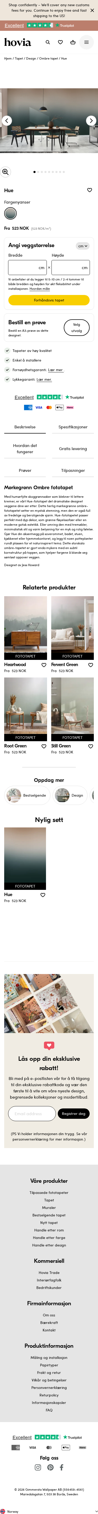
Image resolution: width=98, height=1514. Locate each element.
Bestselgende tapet (49, 1215)
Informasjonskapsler (49, 1402)
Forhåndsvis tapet (49, 300)
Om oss (49, 1315)
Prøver (25, 470)
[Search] (48, 42)
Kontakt (49, 1330)
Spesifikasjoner (73, 426)
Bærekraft (49, 1322)
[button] (60, 42)
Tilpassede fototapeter (49, 1192)
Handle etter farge (49, 1237)
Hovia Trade (49, 1272)
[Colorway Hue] (10, 213)
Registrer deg (73, 1113)
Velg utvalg (76, 327)
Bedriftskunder (49, 1287)
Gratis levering (73, 448)
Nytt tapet (49, 1222)
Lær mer (56, 369)
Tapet (19, 58)
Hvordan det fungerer (25, 448)
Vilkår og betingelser (49, 1380)
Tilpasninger (73, 470)
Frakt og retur (49, 1372)
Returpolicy (49, 1395)
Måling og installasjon (49, 1357)
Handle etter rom (49, 1230)
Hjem (8, 58)
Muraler (49, 1207)
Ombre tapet (48, 58)
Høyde (70, 261)
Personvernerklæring (49, 1387)
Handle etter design (49, 1245)
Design (31, 58)
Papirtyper (49, 1364)
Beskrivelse (25, 426)
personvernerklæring (31, 1139)
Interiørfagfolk (49, 1280)
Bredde (26, 261)
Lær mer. (44, 379)
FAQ (49, 1410)
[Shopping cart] (73, 42)
